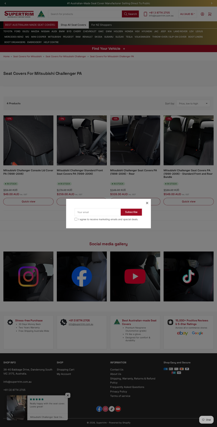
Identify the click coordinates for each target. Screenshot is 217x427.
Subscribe (131, 212)
